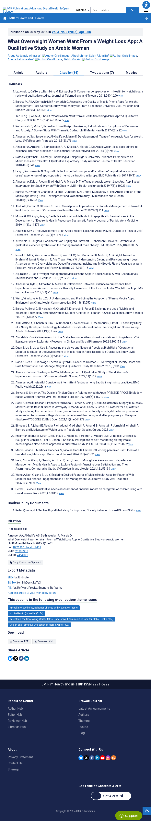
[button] (146, 4)
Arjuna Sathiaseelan (21, 59)
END (10, 577)
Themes (84, 721)
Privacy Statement (20, 757)
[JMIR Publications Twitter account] (86, 757)
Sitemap (13, 769)
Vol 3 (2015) (71, 32)
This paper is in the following (52, 600)
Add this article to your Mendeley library (32, 592)
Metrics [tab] (131, 73)
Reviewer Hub (17, 721)
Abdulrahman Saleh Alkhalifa (90, 55)
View (120, 95)
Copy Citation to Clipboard (26, 562)
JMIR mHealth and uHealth (25, 18)
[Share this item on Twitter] (15, 658)
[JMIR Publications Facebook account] (91, 757)
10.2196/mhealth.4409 (27, 547)
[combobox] (108, 10)
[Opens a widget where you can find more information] (128, 816)
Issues (83, 727)
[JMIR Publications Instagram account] (108, 757)
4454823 (22, 555)
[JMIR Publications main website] (36, 10)
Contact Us (15, 763)
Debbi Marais (73, 59)
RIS (10, 587)
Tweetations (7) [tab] (102, 73)
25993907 (21, 551)
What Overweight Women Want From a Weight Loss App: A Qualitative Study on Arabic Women (75, 44)
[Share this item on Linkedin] (26, 658)
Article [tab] (19, 73)
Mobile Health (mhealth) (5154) (26, 613)
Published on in (50, 32)
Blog (81, 733)
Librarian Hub (17, 727)
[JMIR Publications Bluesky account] (80, 757)
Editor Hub (15, 715)
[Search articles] (132, 10)
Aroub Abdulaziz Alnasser (24, 55)
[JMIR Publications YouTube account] (102, 757)
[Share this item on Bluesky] (10, 658)
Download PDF (20, 641)
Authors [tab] (42, 73)
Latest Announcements (94, 708)
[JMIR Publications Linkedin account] (97, 757)
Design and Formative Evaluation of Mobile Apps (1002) (39, 624)
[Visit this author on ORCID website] (55, 55)
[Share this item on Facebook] (21, 658)
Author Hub (15, 708)
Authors (83, 715)
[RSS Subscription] (113, 757)
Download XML (45, 641)
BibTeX (12, 582)
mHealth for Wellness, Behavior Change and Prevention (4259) (44, 607)
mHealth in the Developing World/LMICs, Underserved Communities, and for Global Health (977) (61, 619)
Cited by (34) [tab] (69, 73)
